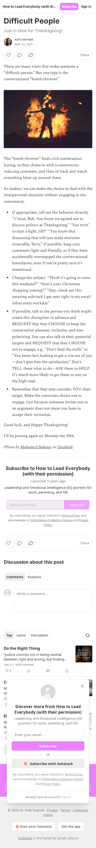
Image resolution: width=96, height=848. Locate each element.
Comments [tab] (15, 577)
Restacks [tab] (34, 577)
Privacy (52, 810)
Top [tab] (9, 635)
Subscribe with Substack (51, 763)
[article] (48, 660)
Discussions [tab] (39, 635)
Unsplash (64, 447)
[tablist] (24, 577)
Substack (25, 838)
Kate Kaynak (24, 39)
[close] (82, 686)
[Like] (8, 55)
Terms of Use (73, 774)
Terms (65, 810)
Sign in (86, 6)
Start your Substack (36, 826)
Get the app (71, 826)
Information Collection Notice (62, 779)
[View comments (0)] (19, 55)
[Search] (87, 635)
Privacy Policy (50, 784)
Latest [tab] (21, 635)
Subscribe (69, 6)
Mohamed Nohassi (35, 447)
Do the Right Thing (22, 648)
